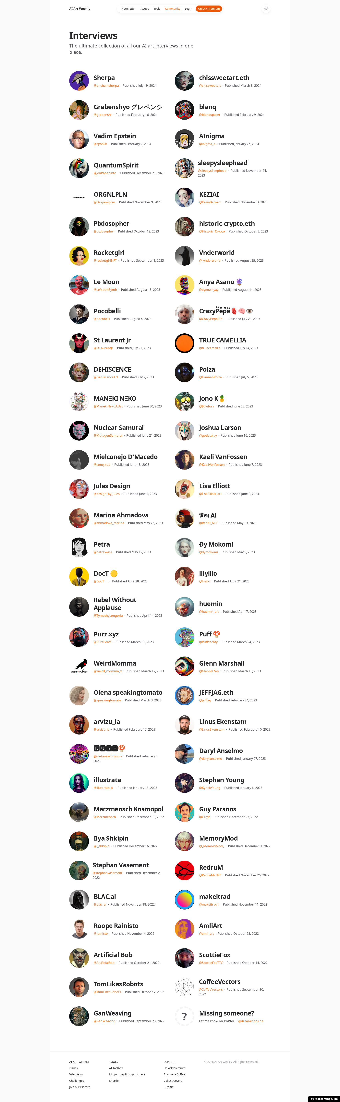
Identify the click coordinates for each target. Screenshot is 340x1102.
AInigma (212, 136)
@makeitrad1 (209, 904)
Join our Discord (79, 1087)
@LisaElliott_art (210, 494)
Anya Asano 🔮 (221, 281)
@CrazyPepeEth (211, 319)
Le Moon (106, 281)
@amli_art (206, 933)
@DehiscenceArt (106, 377)
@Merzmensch (105, 817)
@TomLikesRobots (107, 992)
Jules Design (112, 486)
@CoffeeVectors (211, 989)
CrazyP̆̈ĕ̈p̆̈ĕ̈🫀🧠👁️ (226, 311)
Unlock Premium (209, 8)
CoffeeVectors (220, 981)
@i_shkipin (101, 846)
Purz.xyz (106, 634)
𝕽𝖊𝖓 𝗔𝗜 (207, 515)
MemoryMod (218, 838)
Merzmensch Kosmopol (129, 809)
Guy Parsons (217, 809)
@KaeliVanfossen (212, 464)
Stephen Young (221, 780)
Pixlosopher (111, 223)
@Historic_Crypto (212, 231)
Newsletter (128, 8)
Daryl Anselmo (221, 750)
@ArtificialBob (104, 963)
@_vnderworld (210, 260)
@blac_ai (100, 904)
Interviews (76, 1074)
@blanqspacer (209, 115)
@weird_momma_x (108, 671)
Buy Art (168, 1087)
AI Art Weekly (79, 9)
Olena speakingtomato (128, 692)
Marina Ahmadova (121, 515)
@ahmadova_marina (109, 523)
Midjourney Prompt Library (127, 1074)
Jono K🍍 (212, 398)
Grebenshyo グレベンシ (128, 106)
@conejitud (102, 464)
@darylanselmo (210, 758)
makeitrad (214, 896)
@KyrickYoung (209, 788)
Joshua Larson (220, 427)
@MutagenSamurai (108, 435)
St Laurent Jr (112, 340)
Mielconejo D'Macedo (126, 456)
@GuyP (204, 817)
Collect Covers (173, 1080)
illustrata (107, 780)
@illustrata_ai (104, 788)
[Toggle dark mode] (266, 9)
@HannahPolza (210, 377)
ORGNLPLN (110, 194)
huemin (210, 603)
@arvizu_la (101, 729)
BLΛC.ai (105, 896)
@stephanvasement (107, 873)
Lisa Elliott (214, 486)
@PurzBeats (103, 642)
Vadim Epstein (115, 136)
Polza (207, 369)
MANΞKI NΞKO (115, 398)
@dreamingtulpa (250, 1021)
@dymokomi (208, 552)
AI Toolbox (116, 1068)
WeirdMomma (115, 663)
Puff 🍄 (209, 634)
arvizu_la (107, 721)
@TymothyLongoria (108, 615)
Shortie (114, 1080)
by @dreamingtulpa (324, 1099)
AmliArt (210, 925)
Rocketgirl (109, 252)
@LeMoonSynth (105, 289)
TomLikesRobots (118, 984)
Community (172, 8)
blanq (207, 106)
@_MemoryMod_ (211, 846)
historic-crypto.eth (227, 223)
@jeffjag (205, 700)
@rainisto (101, 933)
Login (188, 8)
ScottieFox (214, 954)
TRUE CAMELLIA (222, 340)
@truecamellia (209, 348)
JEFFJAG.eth (216, 692)
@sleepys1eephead (212, 170)
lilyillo (208, 573)
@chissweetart (210, 85)
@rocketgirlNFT (105, 260)
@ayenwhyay (208, 289)
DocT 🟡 (106, 573)
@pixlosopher (104, 231)
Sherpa (104, 77)
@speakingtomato (107, 700)
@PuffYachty (208, 642)
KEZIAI (209, 194)
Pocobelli (107, 311)
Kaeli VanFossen (223, 456)
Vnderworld (217, 252)
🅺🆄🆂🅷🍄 (109, 748)
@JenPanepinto (105, 173)
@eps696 (100, 144)
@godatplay (208, 435)
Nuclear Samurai (119, 427)
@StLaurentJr (103, 348)
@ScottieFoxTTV (211, 963)
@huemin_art (209, 611)
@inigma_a (207, 144)
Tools (157, 8)
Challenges (76, 1080)
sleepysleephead (223, 162)
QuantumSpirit (116, 165)
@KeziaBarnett (210, 202)
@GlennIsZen (209, 671)
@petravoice (103, 552)
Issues (144, 8)
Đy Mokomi (216, 544)
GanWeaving (112, 1013)
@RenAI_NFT (208, 523)
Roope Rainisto (116, 925)
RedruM (211, 867)
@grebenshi (103, 115)
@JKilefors (206, 406)
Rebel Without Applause (115, 603)
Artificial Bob (113, 954)
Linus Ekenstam (223, 721)
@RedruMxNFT (210, 875)
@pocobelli (102, 319)
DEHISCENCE (112, 369)
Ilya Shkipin (111, 838)
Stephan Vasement (121, 865)
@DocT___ (101, 581)
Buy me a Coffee (174, 1074)
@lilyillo (204, 581)
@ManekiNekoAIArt (108, 406)
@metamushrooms (107, 756)
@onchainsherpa (106, 85)
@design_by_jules (107, 494)
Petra (102, 544)
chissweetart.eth (224, 77)
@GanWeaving (104, 1021)
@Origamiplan (104, 202)
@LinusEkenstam (212, 729)
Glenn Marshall (222, 663)
